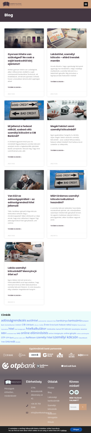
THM (3, 342)
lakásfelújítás (76, 329)
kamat (58, 329)
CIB (23, 324)
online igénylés (70, 333)
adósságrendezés (13, 320)
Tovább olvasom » (14, 87)
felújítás (74, 325)
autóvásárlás (42, 321)
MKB (18, 333)
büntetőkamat (10, 325)
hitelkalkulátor (36, 329)
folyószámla (4, 329)
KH (62, 329)
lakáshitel (84, 329)
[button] (86, 4)
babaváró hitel (51, 321)
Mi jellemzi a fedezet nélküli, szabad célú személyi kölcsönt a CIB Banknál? (22, 131)
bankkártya (62, 320)
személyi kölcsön (65, 337)
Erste (46, 324)
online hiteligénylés (56, 333)
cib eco (36, 325)
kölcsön (68, 329)
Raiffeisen (31, 337)
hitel (11, 328)
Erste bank (54, 325)
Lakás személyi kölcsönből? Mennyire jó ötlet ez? (22, 271)
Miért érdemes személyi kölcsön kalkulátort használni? (64, 199)
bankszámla (75, 320)
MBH (3, 333)
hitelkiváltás (51, 329)
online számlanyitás (83, 333)
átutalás (18, 342)
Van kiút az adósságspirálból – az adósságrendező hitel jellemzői (21, 200)
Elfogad (76, 429)
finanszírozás (82, 325)
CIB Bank (30, 324)
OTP (3, 337)
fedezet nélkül (65, 324)
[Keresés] (83, 407)
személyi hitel (44, 337)
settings (63, 431)
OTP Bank (10, 337)
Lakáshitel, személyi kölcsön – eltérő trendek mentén (64, 57)
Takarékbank (83, 338)
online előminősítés (34, 333)
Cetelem (18, 325)
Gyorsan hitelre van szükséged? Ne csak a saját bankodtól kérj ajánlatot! (21, 59)
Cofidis (41, 325)
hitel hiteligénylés (20, 329)
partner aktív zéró (19, 338)
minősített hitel (11, 333)
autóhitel (32, 320)
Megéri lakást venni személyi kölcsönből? (63, 128)
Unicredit (10, 341)
